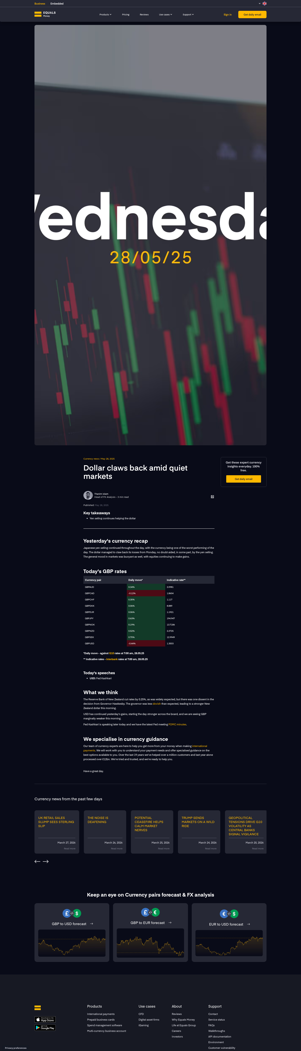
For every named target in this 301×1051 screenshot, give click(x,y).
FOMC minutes (177, 724)
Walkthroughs (216, 1030)
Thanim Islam (101, 493)
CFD (141, 1014)
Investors (177, 1036)
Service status (216, 1019)
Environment (216, 1042)
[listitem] (58, 832)
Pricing (125, 14)
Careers (176, 1030)
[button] (106, 14)
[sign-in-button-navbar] (227, 14)
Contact (213, 1014)
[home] (45, 14)
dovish (157, 703)
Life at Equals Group (184, 1025)
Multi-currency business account (106, 1030)
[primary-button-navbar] (252, 14)
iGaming (144, 1025)
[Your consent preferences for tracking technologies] (16, 1048)
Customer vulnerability (221, 1047)
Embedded (56, 3)
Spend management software (104, 1025)
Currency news (91, 458)
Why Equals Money (183, 1019)
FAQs (211, 1025)
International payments (101, 1014)
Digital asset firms (149, 1019)
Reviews (144, 14)
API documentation (219, 1036)
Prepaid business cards (101, 1019)
